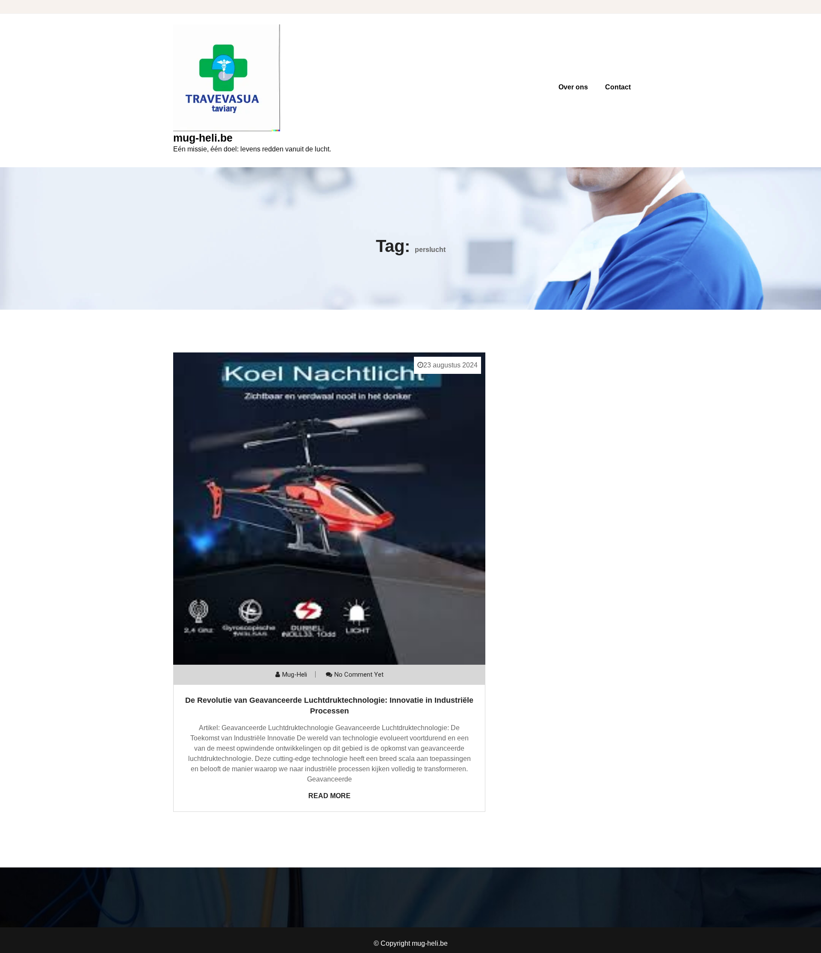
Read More (329, 795)
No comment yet (359, 674)
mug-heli (294, 674)
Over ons (573, 87)
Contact (618, 87)
